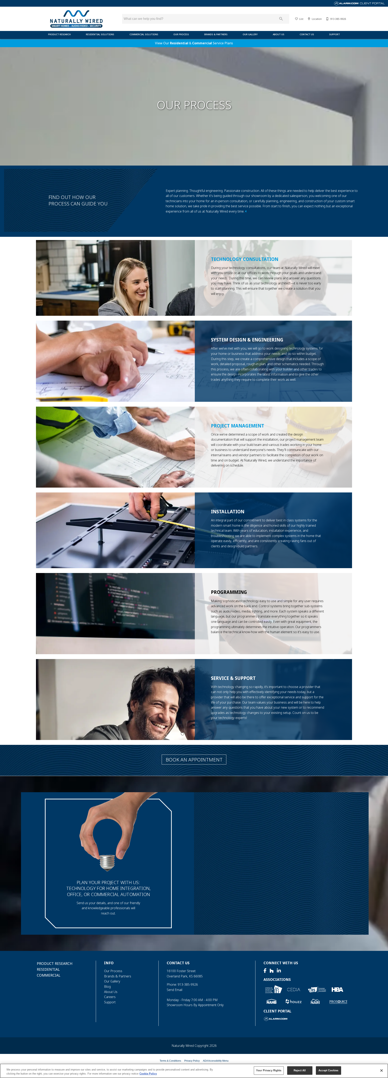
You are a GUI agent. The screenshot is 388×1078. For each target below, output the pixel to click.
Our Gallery (250, 34)
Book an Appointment (194, 759)
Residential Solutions (100, 34)
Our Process (181, 34)
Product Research (59, 34)
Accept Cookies (328, 1070)
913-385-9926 (188, 984)
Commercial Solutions (144, 34)
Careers (110, 997)
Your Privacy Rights (268, 1070)
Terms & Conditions (170, 1060)
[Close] (381, 1070)
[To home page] (76, 18)
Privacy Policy (192, 1060)
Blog (107, 986)
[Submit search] (281, 18)
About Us (278, 34)
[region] (194, 1071)
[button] (296, 18)
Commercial (202, 43)
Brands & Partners (216, 34)
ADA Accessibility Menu (216, 1060)
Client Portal (372, 3)
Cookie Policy (148, 1073)
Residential (179, 43)
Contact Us (307, 34)
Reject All (300, 1070)
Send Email (174, 990)
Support (334, 34)
